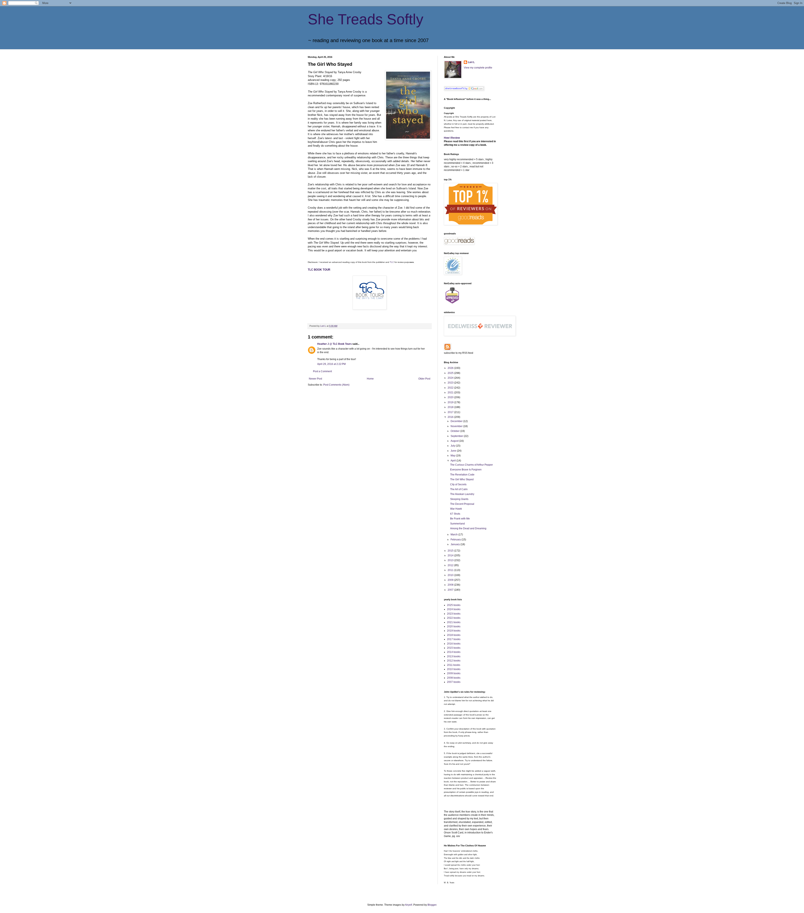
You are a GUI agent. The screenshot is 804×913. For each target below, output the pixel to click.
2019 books (453, 630)
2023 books (453, 613)
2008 (451, 584)
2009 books (453, 673)
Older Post (424, 378)
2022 (451, 387)
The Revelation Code (462, 474)
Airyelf (408, 904)
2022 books (453, 617)
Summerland (457, 523)
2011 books (453, 665)
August (455, 440)
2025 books (453, 605)
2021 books (453, 622)
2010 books (453, 669)
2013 (451, 560)
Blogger (432, 904)
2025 (451, 373)
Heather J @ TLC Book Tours (334, 343)
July (453, 445)
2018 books (453, 635)
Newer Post (315, 378)
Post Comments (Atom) (336, 384)
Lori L (471, 62)
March (454, 534)
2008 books (453, 677)
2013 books (453, 656)
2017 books (453, 639)
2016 (451, 417)
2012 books (453, 660)
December (457, 421)
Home (370, 378)
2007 (451, 589)
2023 (451, 382)
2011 (451, 570)
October (455, 431)
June (454, 450)
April (453, 460)
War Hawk (456, 508)
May (453, 455)
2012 (451, 565)
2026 (451, 368)
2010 (451, 575)
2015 (451, 550)
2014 (451, 555)
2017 (451, 412)
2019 (451, 402)
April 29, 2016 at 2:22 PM (331, 364)
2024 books (453, 609)
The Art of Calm (459, 489)
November (457, 426)
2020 (451, 397)
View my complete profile (478, 67)
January (455, 544)
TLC (392, 262)
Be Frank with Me (460, 518)
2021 (451, 392)
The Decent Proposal (462, 503)
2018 (451, 407)
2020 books (453, 626)
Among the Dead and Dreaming (468, 528)
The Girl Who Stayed (462, 479)
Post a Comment (322, 371)
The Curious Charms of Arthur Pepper (471, 464)
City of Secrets (458, 484)
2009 (451, 580)
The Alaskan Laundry (462, 494)
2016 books (453, 643)
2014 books (453, 652)
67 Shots (455, 513)
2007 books (453, 682)
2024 (451, 377)
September (457, 436)
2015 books (453, 647)
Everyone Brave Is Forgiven (466, 469)
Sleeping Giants (459, 499)
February (456, 539)
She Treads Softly (365, 19)
